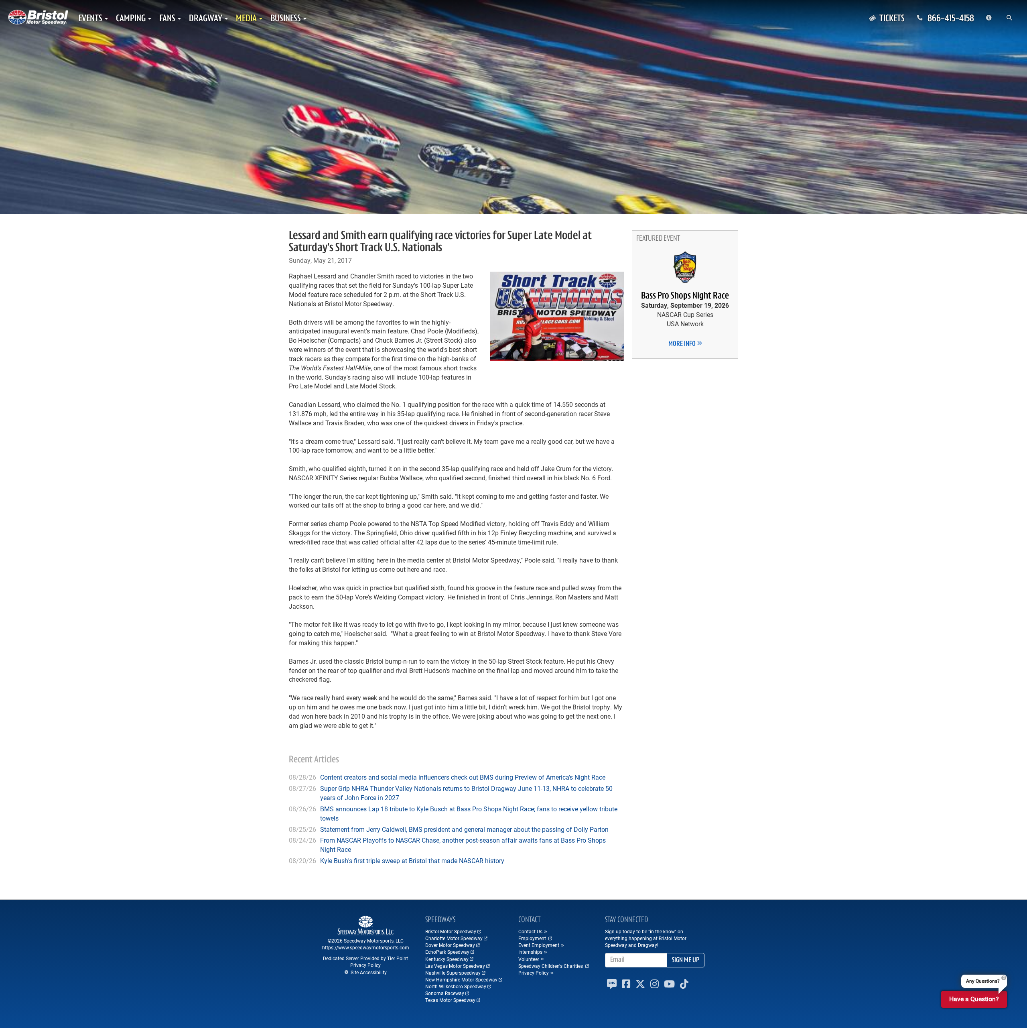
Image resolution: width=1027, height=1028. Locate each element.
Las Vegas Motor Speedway (455, 966)
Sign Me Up (685, 960)
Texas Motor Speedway (450, 1000)
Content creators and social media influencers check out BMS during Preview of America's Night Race (462, 777)
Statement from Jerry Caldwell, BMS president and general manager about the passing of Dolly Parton (464, 829)
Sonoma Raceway (444, 993)
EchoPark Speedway (447, 952)
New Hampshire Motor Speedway (461, 979)
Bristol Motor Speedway (450, 931)
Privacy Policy (365, 965)
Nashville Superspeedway (453, 972)
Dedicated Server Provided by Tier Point (365, 958)
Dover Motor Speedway (450, 945)
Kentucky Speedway (447, 959)
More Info (682, 344)
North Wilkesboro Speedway (455, 986)
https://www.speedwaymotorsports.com (365, 947)
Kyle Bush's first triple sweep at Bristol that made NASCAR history (412, 860)
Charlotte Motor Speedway (454, 938)
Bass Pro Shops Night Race (685, 296)
